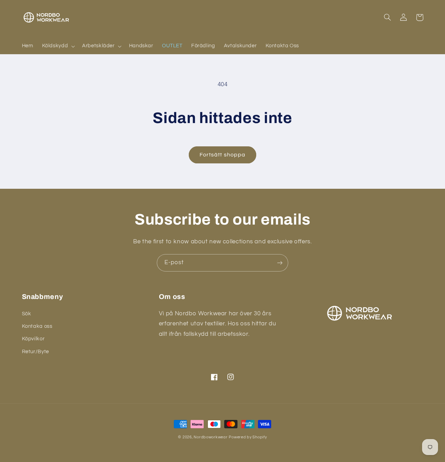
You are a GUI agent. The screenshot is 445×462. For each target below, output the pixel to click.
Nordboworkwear (210, 437)
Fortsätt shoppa (222, 154)
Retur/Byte (35, 351)
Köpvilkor (33, 338)
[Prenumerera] (280, 262)
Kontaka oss (37, 326)
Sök (26, 313)
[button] (58, 46)
